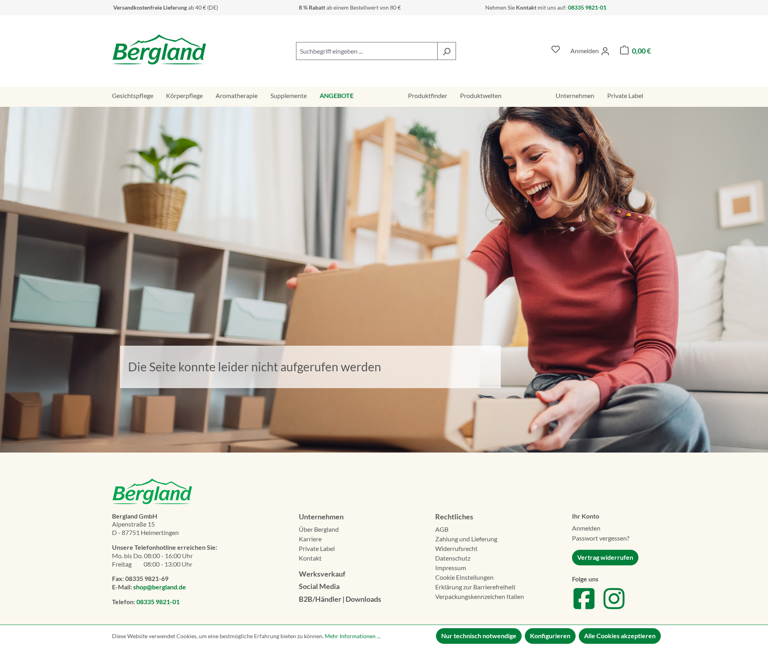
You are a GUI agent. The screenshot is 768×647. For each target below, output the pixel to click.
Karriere (310, 539)
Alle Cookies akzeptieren (620, 635)
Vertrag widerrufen (605, 557)
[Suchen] (446, 51)
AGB (441, 529)
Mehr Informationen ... (352, 636)
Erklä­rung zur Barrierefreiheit (475, 587)
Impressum (450, 567)
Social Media (319, 586)
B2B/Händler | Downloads (340, 599)
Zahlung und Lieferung (466, 539)
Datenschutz (452, 558)
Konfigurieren (550, 635)
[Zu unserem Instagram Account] (614, 608)
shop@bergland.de (159, 587)
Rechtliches (454, 516)
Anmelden (586, 528)
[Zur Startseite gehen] (159, 49)
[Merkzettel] (555, 51)
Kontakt (310, 558)
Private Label (317, 548)
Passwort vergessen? (600, 538)
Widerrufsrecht (456, 548)
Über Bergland (319, 529)
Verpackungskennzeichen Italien (479, 596)
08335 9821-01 (158, 601)
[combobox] (367, 51)
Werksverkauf (322, 573)
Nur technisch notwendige (478, 635)
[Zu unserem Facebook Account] (584, 608)
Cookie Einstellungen (464, 577)
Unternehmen (321, 516)
